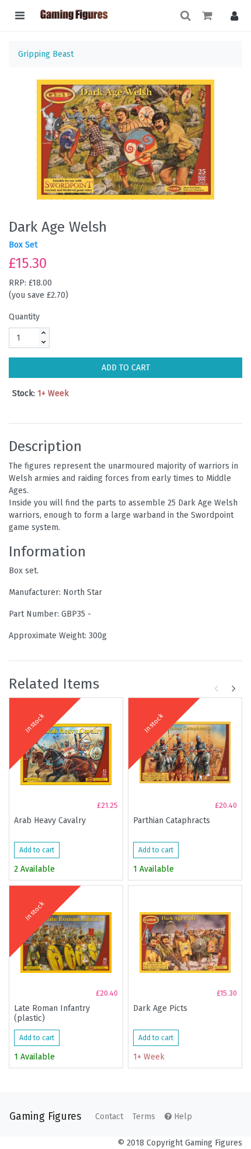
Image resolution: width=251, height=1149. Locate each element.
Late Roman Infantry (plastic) (52, 1013)
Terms (144, 1117)
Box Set (23, 245)
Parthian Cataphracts (171, 820)
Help (182, 1117)
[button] (231, 15)
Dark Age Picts (160, 1008)
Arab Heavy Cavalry (50, 820)
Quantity (24, 317)
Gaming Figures (45, 1116)
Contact (109, 1117)
